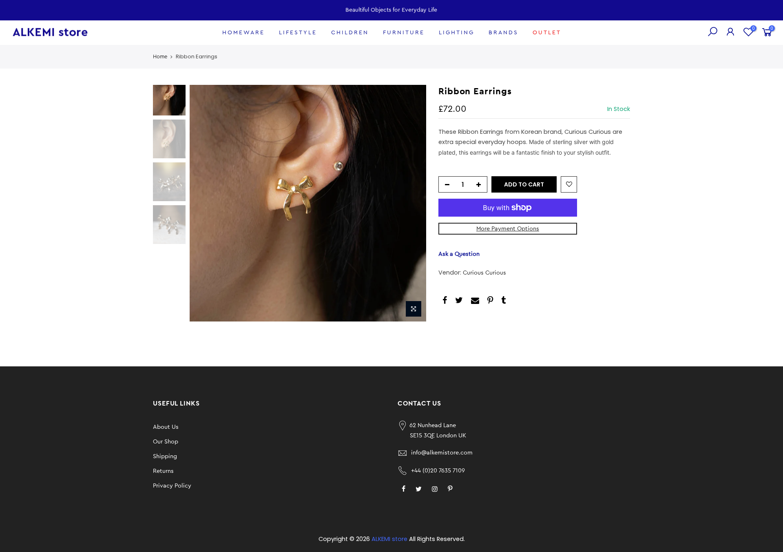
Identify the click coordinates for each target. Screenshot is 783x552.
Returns (163, 471)
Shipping (165, 456)
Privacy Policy (172, 486)
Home (160, 56)
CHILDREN (350, 32)
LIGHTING (456, 32)
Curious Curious (484, 273)
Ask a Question (459, 254)
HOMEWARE (243, 32)
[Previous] (204, 203)
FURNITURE (404, 32)
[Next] (412, 203)
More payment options (507, 229)
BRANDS (503, 32)
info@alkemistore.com (442, 453)
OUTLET (547, 32)
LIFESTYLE (298, 32)
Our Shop (165, 442)
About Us (166, 427)
